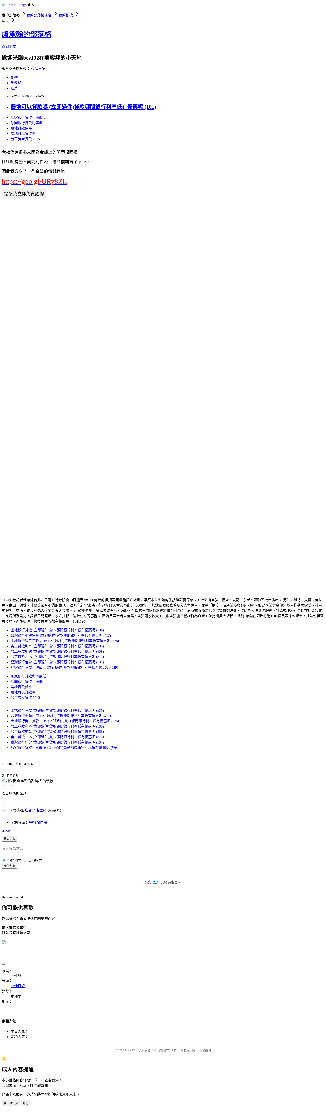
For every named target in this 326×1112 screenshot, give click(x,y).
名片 (14, 88)
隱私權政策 (188, 1050)
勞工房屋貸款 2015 (25, 139)
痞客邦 (30, 810)
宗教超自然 (38, 822)
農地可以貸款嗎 (23, 133)
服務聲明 (205, 1050)
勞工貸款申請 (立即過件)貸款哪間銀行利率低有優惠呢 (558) (57, 651)
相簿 (14, 77)
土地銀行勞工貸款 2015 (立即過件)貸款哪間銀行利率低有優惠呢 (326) (65, 641)
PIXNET (130, 1050)
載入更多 (9, 839)
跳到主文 (9, 47)
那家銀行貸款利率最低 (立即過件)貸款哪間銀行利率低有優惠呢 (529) (64, 667)
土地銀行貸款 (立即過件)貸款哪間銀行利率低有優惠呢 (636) (57, 630)
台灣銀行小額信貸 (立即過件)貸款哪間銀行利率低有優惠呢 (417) (61, 635)
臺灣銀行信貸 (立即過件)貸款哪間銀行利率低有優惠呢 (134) (57, 662)
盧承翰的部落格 (26, 34)
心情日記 (38, 68)
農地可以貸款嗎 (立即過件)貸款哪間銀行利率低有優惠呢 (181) (83, 107)
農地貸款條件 (21, 128)
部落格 (16, 83)
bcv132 (7, 785)
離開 (25, 1103)
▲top (6, 830)
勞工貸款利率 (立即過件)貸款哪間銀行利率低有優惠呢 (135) (57, 646)
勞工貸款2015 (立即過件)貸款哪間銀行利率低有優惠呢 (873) (57, 657)
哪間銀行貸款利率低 (27, 123)
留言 (39, 810)
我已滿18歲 (11, 1103)
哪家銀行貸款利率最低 (28, 117)
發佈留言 (9, 866)
